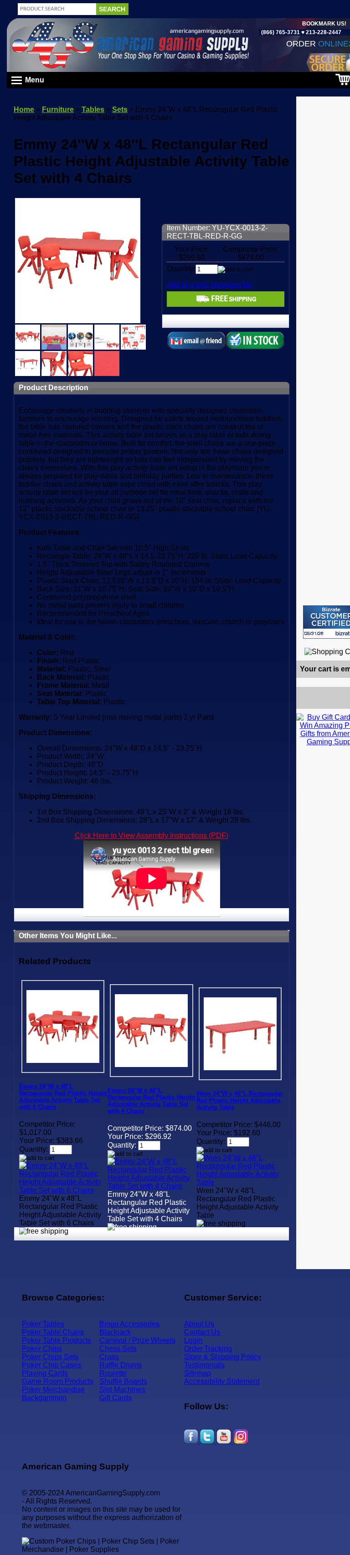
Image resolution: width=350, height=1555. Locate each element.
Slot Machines (122, 1389)
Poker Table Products (56, 1340)
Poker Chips (42, 1348)
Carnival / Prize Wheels (137, 1340)
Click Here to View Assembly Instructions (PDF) (151, 835)
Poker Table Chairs (53, 1332)
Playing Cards (45, 1373)
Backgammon (44, 1398)
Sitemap (197, 1373)
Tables (93, 109)
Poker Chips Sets (50, 1357)
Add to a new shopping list (209, 285)
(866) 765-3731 (280, 32)
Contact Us (202, 1332)
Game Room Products (57, 1381)
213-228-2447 (322, 32)
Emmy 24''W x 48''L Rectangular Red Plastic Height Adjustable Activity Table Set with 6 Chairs (63, 1096)
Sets (120, 109)
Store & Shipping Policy (222, 1357)
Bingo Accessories (129, 1324)
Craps (109, 1357)
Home (24, 109)
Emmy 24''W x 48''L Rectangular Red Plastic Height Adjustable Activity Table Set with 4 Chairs (151, 1100)
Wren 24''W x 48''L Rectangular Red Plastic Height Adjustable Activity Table (239, 1100)
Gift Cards (115, 1398)
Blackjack (115, 1332)
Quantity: (181, 269)
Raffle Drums (120, 1365)
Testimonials (204, 1365)
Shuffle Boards (123, 1381)
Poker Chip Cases (51, 1365)
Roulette (113, 1373)
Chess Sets (118, 1348)
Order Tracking (208, 1348)
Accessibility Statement (221, 1381)
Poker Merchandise (53, 1389)
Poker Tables (43, 1324)
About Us (199, 1324)
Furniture (58, 109)
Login (193, 1340)
